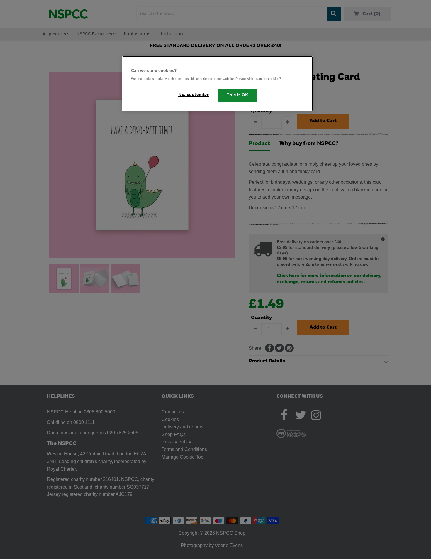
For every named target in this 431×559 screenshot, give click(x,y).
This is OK (237, 95)
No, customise (193, 95)
